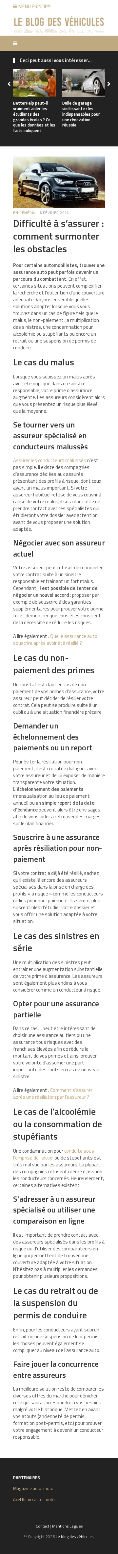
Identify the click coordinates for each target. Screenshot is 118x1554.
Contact (42, 1526)
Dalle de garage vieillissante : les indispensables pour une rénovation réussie (81, 114)
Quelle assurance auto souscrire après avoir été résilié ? (55, 639)
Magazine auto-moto (33, 1488)
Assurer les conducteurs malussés (49, 460)
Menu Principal (35, 6)
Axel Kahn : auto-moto (34, 1499)
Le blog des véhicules (74, 1536)
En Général (24, 212)
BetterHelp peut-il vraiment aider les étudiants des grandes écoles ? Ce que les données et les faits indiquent (34, 117)
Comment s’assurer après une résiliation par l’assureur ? (52, 1093)
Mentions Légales (67, 1526)
